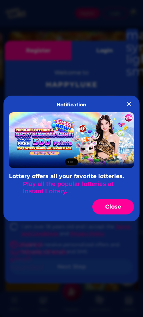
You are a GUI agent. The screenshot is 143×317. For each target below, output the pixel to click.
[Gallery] (71, 140)
